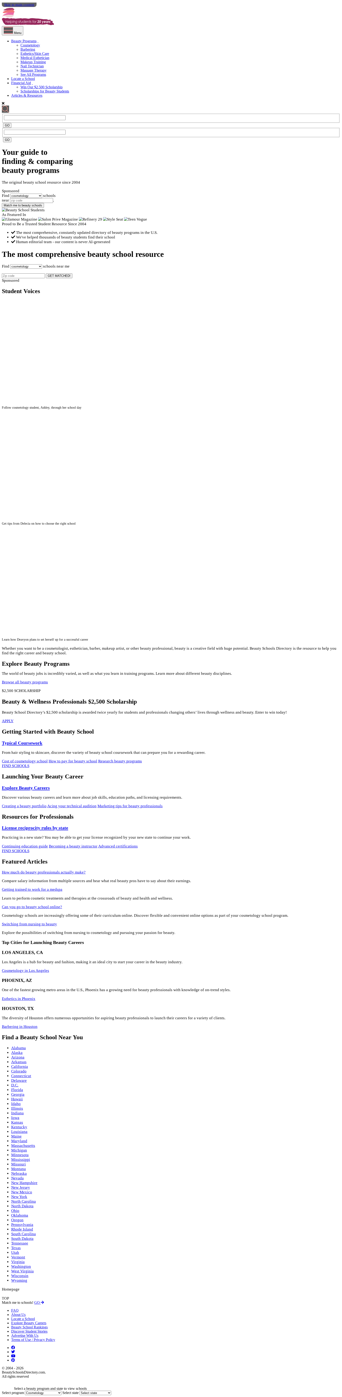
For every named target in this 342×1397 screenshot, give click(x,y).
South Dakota (22, 1238)
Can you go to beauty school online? (32, 907)
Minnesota (20, 1155)
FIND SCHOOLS (15, 766)
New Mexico (21, 1192)
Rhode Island (22, 1229)
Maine (16, 1136)
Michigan (19, 1150)
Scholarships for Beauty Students (44, 91)
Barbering (27, 49)
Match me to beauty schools (23, 205)
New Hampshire (24, 1183)
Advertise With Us (24, 1335)
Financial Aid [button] (21, 83)
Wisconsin (19, 1276)
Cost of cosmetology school (25, 761)
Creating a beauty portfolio (24, 806)
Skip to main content (19, 5)
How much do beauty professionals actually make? (44, 872)
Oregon (17, 1220)
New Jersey (20, 1187)
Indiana (17, 1113)
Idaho (16, 1104)
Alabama (18, 1048)
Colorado (19, 1071)
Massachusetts (23, 1145)
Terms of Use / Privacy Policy (33, 1340)
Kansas (17, 1122)
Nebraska (19, 1173)
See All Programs (33, 74)
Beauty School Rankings (29, 1327)
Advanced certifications (118, 846)
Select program (13, 1393)
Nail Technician (32, 66)
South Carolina (23, 1234)
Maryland (19, 1141)
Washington (21, 1266)
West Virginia (22, 1271)
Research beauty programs (120, 761)
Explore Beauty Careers (26, 787)
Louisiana (19, 1131)
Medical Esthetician (34, 58)
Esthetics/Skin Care (34, 54)
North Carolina (23, 1201)
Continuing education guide (25, 846)
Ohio (15, 1210)
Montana (18, 1169)
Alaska (17, 1052)
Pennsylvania (22, 1224)
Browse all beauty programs (25, 682)
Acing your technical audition (72, 806)
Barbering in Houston (19, 1026)
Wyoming (19, 1280)
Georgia (17, 1094)
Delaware (19, 1080)
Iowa (15, 1118)
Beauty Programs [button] (24, 41)
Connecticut (21, 1076)
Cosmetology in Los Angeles (25, 970)
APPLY (7, 721)
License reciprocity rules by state (35, 827)
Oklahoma (19, 1215)
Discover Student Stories (29, 1331)
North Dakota (22, 1206)
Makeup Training (33, 62)
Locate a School (23, 79)
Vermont (18, 1257)
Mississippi (20, 1159)
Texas (16, 1248)
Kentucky (19, 1127)
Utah (15, 1252)
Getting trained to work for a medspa (32, 889)
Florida (17, 1090)
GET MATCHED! (59, 276)
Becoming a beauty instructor (73, 846)
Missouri (18, 1164)
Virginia (18, 1262)
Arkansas (19, 1062)
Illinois (17, 1108)
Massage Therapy (33, 70)
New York (19, 1197)
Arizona (17, 1057)
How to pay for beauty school (73, 761)
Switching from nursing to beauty (29, 924)
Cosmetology (30, 45)
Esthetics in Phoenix (18, 998)
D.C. (14, 1085)
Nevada (17, 1178)
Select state (70, 1393)
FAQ (15, 1310)
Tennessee (19, 1243)
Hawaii (17, 1099)
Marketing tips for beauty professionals (130, 806)
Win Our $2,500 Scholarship (41, 87)
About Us (18, 1315)
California (19, 1066)
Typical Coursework (22, 742)
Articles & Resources (26, 95)
